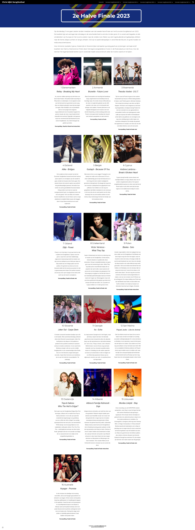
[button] (193, 2)
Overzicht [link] (101, 2)
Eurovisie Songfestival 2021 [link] (182, 2)
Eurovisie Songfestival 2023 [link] (147, 2)
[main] (101, 15)
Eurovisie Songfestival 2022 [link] (164, 2)
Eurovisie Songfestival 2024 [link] (130, 2)
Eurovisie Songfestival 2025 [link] (112, 2)
